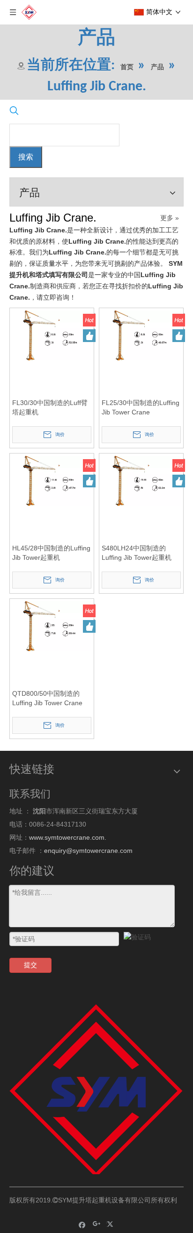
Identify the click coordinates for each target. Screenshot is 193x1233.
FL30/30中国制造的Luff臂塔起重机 (50, 407)
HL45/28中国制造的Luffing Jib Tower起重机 (51, 552)
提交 (30, 965)
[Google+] (97, 1224)
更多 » (169, 218)
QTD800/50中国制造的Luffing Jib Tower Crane (47, 698)
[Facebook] (82, 1224)
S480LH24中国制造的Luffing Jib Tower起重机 (136, 552)
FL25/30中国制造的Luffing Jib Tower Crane (140, 407)
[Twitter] (111, 1224)
